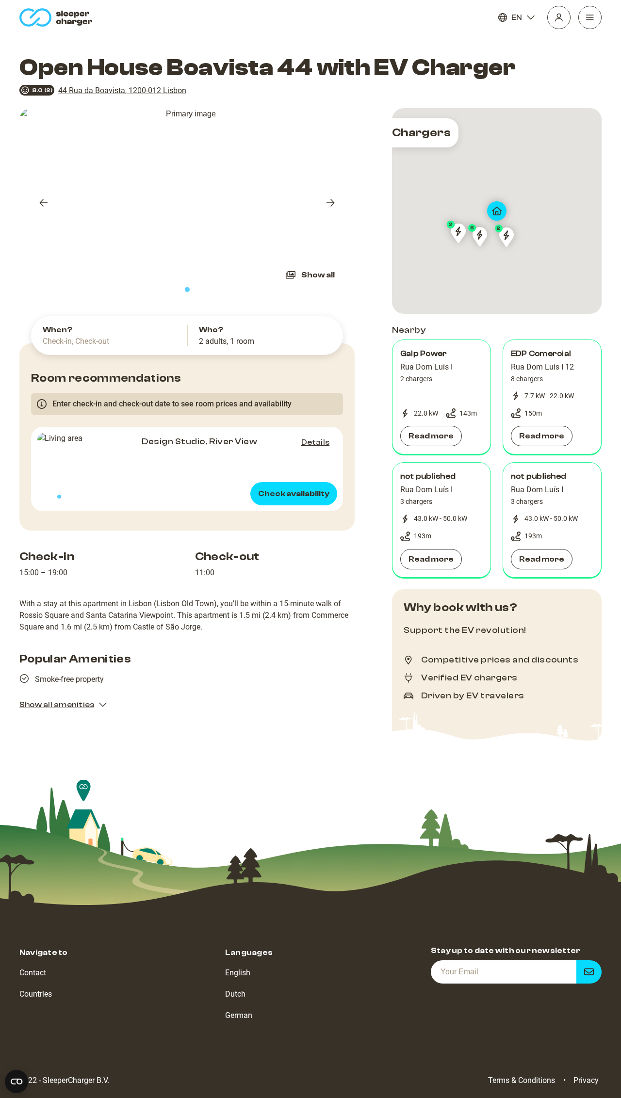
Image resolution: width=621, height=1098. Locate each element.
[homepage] (58, 17)
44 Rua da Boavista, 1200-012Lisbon (122, 90)
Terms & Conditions (521, 1080)
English (237, 972)
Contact (32, 972)
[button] (441, 397)
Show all (318, 275)
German (238, 1015)
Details (315, 442)
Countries (35, 994)
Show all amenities (56, 704)
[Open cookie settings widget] (16, 1081)
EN (516, 17)
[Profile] (559, 17)
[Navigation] (590, 17)
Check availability (293, 493)
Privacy (586, 1080)
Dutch (235, 994)
